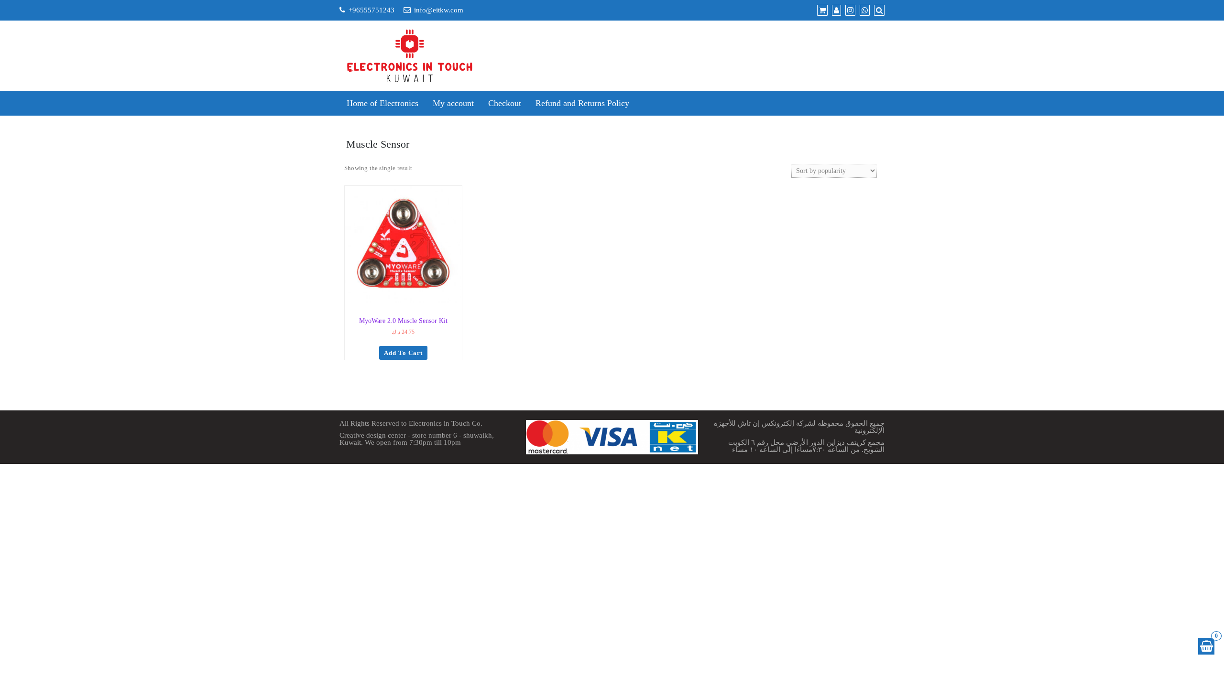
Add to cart (403, 352)
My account (453, 103)
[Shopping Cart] (1206, 646)
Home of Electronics (382, 103)
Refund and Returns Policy (582, 103)
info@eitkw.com (438, 10)
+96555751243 (371, 10)
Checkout (504, 103)
